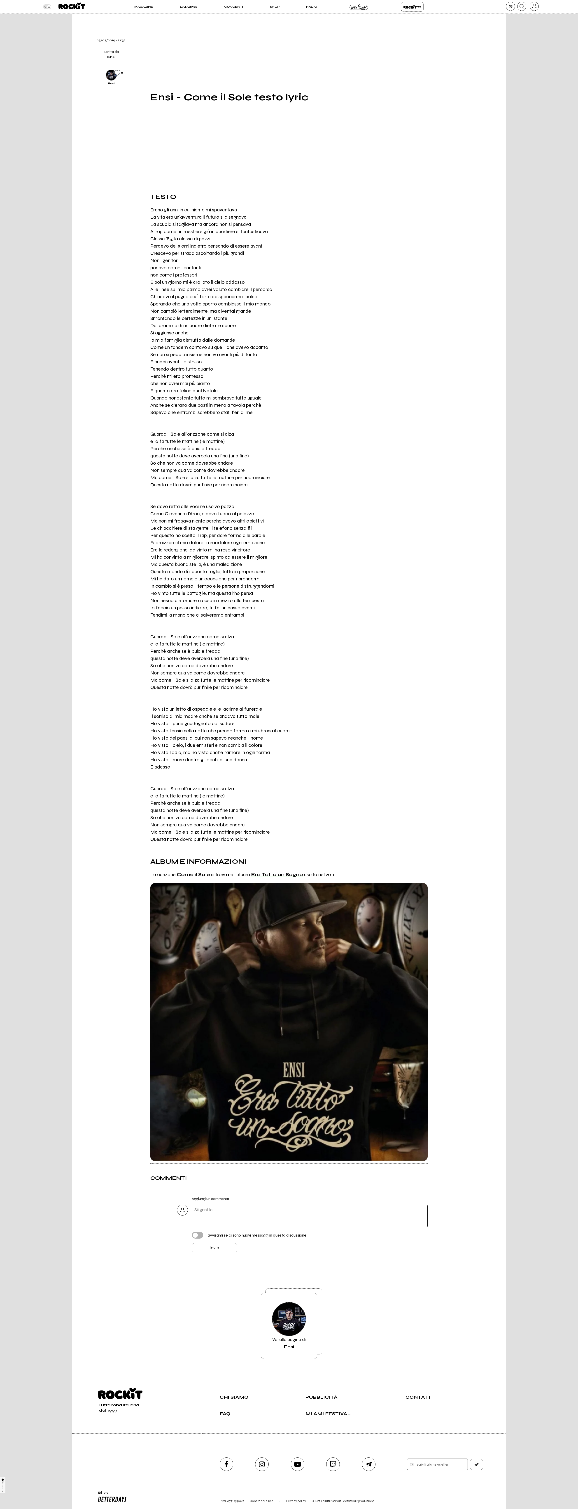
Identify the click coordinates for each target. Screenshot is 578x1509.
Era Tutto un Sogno (277, 874)
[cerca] (521, 6)
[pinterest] (438, 74)
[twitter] (438, 28)
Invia (214, 1248)
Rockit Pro (412, 7)
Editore (101, 1494)
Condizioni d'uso (261, 1501)
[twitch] (333, 1464)
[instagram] (262, 1464)
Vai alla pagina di (289, 1343)
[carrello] (510, 6)
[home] (71, 7)
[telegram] (368, 1464)
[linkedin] (438, 59)
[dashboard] (534, 6)
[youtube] (297, 1464)
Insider (359, 6)
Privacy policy (296, 1501)
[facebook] (438, 43)
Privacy (3, 1486)
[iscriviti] (476, 1464)
